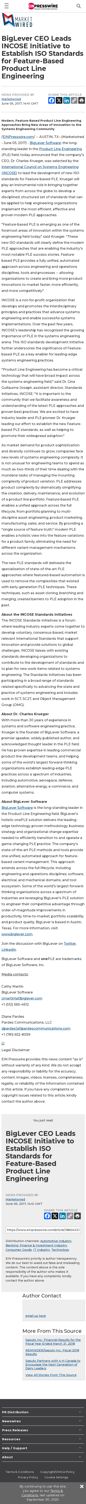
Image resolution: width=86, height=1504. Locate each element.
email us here (35, 1316)
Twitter (70, 944)
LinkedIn (8, 950)
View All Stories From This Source (51, 1375)
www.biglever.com (17, 934)
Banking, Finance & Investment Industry (36, 1245)
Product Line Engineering (60, 149)
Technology (60, 1250)
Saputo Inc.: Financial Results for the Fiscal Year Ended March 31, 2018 (53, 1342)
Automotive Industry (55, 1241)
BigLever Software (45, 143)
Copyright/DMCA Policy (57, 1471)
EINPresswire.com (18, 137)
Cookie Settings (56, 1477)
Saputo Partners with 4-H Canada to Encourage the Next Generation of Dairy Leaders (52, 1364)
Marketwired (11, 99)
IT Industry (41, 1250)
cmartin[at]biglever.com (21, 998)
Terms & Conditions (20, 1471)
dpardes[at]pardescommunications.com (36, 1028)
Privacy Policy (28, 1477)
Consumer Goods (19, 1250)
